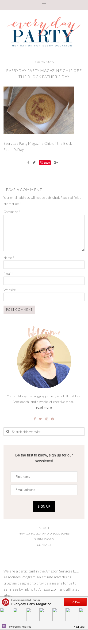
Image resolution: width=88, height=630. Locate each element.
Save (47, 162)
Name (9, 258)
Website (10, 290)
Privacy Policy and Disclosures (44, 533)
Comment (12, 212)
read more (44, 407)
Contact (44, 545)
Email (9, 274)
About (44, 528)
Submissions (44, 539)
